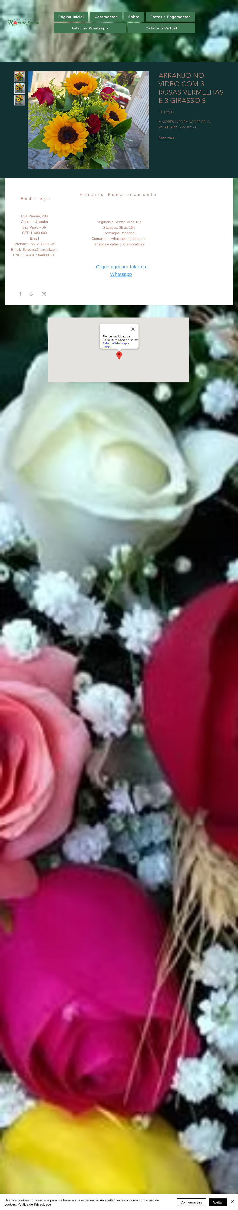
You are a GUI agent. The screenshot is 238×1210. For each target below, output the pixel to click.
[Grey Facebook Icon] (20, 294)
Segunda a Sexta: (111, 222)
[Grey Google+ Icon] (32, 294)
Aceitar (218, 1202)
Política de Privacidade (34, 1204)
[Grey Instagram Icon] (44, 294)
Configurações (191, 1202)
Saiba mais (166, 138)
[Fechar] (232, 1202)
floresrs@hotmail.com (40, 249)
